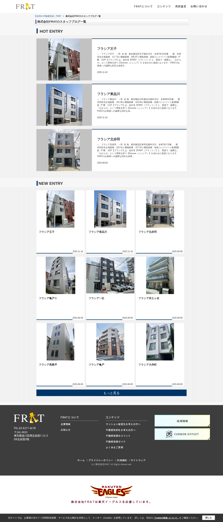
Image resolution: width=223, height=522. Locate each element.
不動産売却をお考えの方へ (120, 430)
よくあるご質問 (114, 447)
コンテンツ (164, 6)
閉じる (208, 517)
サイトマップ (138, 460)
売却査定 (180, 6)
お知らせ (66, 429)
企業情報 (66, 424)
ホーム (81, 460)
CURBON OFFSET (186, 434)
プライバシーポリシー (100, 460)
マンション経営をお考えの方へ (123, 424)
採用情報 (182, 421)
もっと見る (111, 393)
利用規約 (122, 460)
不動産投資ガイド (116, 441)
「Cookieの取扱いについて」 (166, 518)
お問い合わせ (199, 6)
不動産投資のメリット (118, 435)
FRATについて (143, 6)
